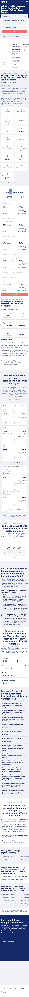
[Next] (25, 191)
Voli (7, 910)
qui (18, 516)
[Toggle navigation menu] (27, 2)
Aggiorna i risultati (13, 399)
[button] (8, 23)
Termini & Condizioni (12, 988)
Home (2, 910)
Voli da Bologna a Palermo (8, 900)
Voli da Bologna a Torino (7, 897)
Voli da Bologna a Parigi (7, 856)
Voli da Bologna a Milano (7, 894)
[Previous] (4, 548)
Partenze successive (20, 510)
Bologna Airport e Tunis (16, 823)
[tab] (9, 196)
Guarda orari (8, 335)
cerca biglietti (7, 317)
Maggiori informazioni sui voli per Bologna (13, 879)
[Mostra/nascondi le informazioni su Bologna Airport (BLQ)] (26, 842)
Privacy (22, 988)
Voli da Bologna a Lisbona (8, 860)
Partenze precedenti (9, 510)
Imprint (3, 988)
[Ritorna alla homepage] (4, 2)
